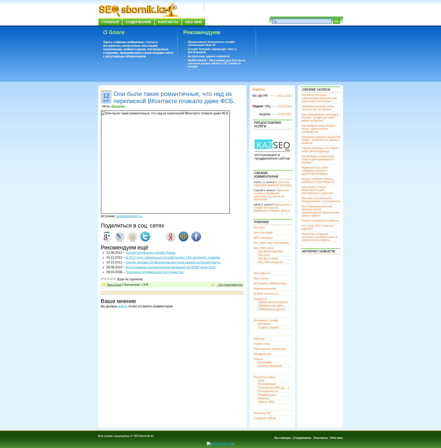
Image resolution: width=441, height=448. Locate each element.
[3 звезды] (108, 278)
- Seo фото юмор (267, 258)
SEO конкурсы (263, 237)
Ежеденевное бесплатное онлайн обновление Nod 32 (211, 43)
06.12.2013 (285, 95)
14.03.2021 (284, 114)
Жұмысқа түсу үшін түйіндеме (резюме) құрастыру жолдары (315, 170)
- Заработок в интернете (272, 302)
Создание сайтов (265, 418)
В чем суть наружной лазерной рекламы (272, 183)
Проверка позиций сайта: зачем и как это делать (318, 108)
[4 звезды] (111, 278)
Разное (258, 358)
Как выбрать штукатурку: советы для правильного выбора (318, 159)
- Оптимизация (266, 383)
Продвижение (262, 353)
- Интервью (263, 323)
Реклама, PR (262, 413)
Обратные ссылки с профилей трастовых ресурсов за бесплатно (271, 195)
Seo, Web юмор (264, 247)
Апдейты (258, 89)
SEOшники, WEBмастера (270, 283)
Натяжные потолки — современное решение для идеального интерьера (319, 98)
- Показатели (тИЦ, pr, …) (272, 387)
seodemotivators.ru (129, 216)
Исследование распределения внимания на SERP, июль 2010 (171, 267)
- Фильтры (262, 398)
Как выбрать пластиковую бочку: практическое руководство (318, 128)
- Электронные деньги (270, 309)
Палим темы (262, 343)
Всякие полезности (266, 293)
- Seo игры (263, 254)
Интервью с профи (266, 320)
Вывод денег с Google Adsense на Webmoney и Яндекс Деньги (273, 207)
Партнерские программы (270, 348)
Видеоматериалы (265, 288)
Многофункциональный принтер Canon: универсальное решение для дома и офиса (320, 211)
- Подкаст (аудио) (267, 327)
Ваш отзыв (114, 284)
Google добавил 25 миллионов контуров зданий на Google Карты (173, 262)
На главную (282, 437)
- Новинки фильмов (269, 365)
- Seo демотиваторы (230, 284)
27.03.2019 (285, 106)
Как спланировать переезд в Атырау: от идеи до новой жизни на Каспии (320, 117)
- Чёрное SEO (265, 401)
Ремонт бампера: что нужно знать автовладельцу (320, 150)
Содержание (138, 22)
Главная (110, 22)
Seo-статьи (261, 278)
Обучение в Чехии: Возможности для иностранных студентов (317, 190)
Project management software (320, 220)
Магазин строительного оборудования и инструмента (321, 200)
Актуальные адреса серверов (209, 56)
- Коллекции (264, 362)
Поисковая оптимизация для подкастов (154, 272)
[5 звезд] (114, 278)
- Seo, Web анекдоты (269, 261)
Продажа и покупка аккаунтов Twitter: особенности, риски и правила (321, 139)
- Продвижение (266, 394)
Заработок (260, 298)
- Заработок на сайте (270, 305)
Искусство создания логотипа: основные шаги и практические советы (319, 236)
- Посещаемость (267, 391)
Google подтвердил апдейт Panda (150, 253)
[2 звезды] (105, 278)
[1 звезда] (102, 278)
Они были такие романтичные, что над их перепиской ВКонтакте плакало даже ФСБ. (174, 97)
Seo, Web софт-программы (271, 242)
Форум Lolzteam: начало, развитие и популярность (318, 180)
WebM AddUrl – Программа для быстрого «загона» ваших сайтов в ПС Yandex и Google (216, 63)
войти (122, 306)
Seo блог (259, 227)
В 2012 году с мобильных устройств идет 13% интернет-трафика (173, 257)
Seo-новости (262, 273)
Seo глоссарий (263, 232)
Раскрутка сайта (264, 377)
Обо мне (193, 22)
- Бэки (260, 380)
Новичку (259, 338)
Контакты (168, 22)
